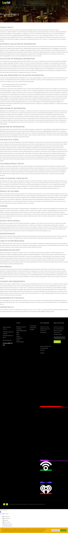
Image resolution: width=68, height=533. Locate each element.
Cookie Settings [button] (55, 530)
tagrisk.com (4, 31)
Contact (18, 336)
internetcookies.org (6, 217)
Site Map (32, 329)
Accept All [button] (63, 530)
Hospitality (18, 328)
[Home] (6, 2)
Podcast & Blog (20, 341)
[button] (0, 511)
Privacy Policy (33, 325)
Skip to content (3, 510)
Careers (18, 340)
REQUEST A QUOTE (21, 327)
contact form (26, 311)
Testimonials (19, 338)
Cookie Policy (33, 327)
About (17, 334)
